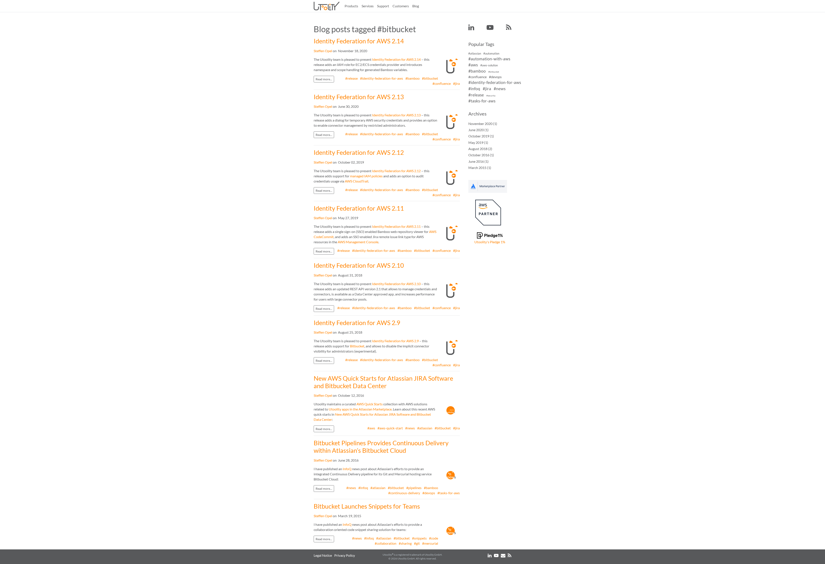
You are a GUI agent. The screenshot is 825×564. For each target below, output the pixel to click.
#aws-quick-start (390, 428)
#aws (371, 428)
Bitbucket (357, 346)
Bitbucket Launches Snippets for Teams (367, 506)
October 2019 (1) (481, 136)
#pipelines (414, 488)
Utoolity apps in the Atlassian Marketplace (360, 409)
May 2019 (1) (478, 142)
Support (383, 6)
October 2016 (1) (481, 155)
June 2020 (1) (478, 130)
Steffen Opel (323, 51)
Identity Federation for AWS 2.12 (359, 152)
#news (410, 428)
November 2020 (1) (482, 124)
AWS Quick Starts (369, 404)
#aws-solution (489, 65)
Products (351, 6)
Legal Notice (323, 555)
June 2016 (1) (478, 161)
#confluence (441, 83)
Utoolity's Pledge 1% (489, 242)
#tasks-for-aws (448, 493)
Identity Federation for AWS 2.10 (359, 265)
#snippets (419, 538)
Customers (401, 6)
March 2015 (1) (479, 168)
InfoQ (347, 469)
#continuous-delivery (404, 493)
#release (351, 78)
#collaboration (385, 543)
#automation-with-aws (489, 58)
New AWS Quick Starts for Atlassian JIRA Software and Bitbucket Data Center (383, 382)
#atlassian (424, 428)
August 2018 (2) (480, 149)
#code (433, 538)
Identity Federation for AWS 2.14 (359, 41)
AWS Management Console (358, 242)
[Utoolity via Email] (503, 555)
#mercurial (430, 543)
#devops (428, 493)
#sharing (405, 543)
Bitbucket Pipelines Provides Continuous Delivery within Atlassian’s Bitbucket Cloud (381, 446)
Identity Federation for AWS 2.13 (359, 96)
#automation (491, 53)
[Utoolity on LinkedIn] (471, 27)
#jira (456, 83)
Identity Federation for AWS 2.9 (357, 322)
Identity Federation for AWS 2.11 (359, 208)
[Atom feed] (508, 27)
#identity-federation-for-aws (381, 78)
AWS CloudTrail (356, 181)
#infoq (363, 488)
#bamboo (412, 78)
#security (490, 95)
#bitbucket (430, 78)
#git (417, 543)
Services (368, 6)
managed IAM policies (366, 176)
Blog (415, 6)
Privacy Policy (344, 555)
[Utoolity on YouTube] (490, 27)
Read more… (324, 79)
